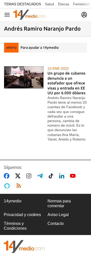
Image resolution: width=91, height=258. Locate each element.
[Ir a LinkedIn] (62, 176)
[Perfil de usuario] (84, 15)
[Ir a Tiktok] (52, 176)
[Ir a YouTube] (74, 176)
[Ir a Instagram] (29, 176)
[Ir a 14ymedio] (29, 14)
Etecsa (63, 4)
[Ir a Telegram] (41, 176)
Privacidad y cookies (22, 215)
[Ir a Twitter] (18, 176)
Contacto (56, 223)
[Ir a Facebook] (7, 176)
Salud (49, 4)
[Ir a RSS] (20, 186)
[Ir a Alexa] (8, 186)
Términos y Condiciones (15, 225)
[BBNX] (24, 246)
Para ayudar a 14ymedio (39, 47)
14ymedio (12, 201)
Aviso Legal (58, 215)
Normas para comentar (59, 203)
